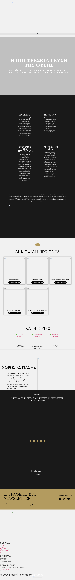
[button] (37, 34)
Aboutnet (37, 574)
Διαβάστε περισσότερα (14, 282)
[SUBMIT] (32, 504)
